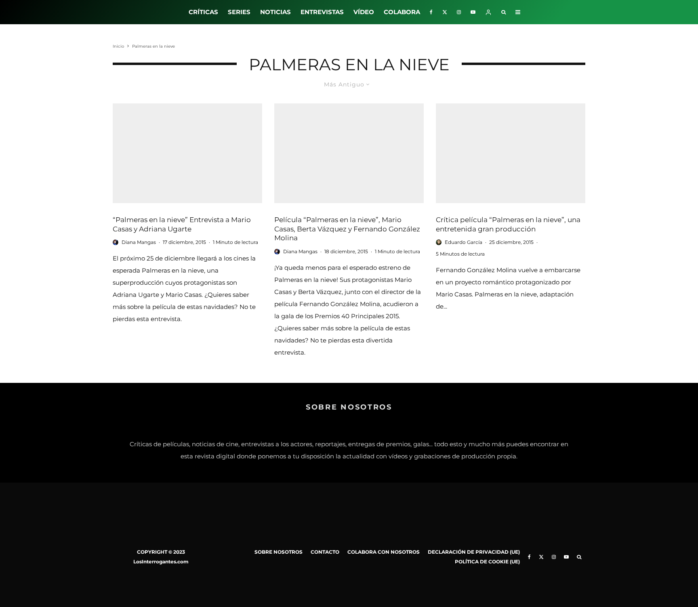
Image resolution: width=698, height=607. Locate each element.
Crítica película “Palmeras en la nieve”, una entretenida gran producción (508, 224)
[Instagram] (459, 12)
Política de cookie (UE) (487, 562)
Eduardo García (463, 242)
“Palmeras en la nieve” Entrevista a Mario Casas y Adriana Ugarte (182, 224)
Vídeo (363, 12)
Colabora (402, 12)
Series (239, 12)
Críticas (203, 12)
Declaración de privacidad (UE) (474, 552)
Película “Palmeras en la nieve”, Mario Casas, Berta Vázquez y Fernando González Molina (347, 229)
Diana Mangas (139, 242)
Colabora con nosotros (383, 552)
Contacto (325, 552)
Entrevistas (322, 12)
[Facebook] (431, 12)
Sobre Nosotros (278, 552)
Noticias (275, 12)
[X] (444, 12)
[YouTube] (473, 12)
